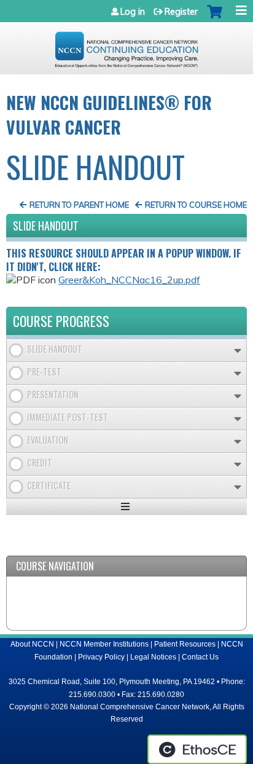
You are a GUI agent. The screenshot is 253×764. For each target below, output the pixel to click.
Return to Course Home (196, 205)
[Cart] (214, 18)
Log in (132, 11)
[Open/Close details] (237, 350)
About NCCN (32, 644)
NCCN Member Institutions (104, 644)
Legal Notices (153, 657)
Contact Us (200, 657)
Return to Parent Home (79, 205)
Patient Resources (185, 644)
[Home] (126, 45)
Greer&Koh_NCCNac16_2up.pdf (129, 280)
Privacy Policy (101, 657)
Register (181, 11)
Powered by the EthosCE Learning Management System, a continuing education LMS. (197, 749)
